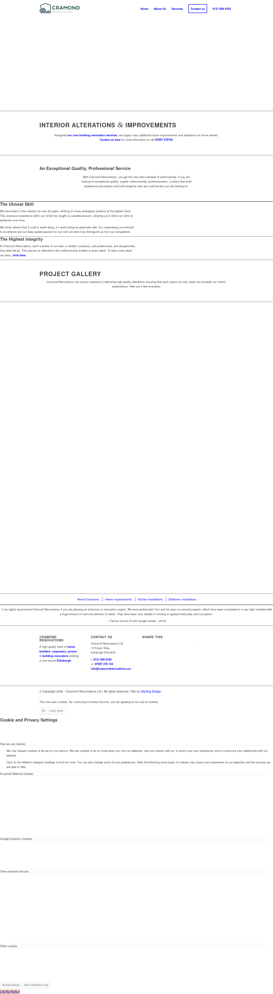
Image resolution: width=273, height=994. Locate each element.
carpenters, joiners (64, 651)
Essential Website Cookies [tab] (16, 774)
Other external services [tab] (14, 871)
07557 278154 (164, 140)
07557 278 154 (104, 664)
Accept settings (11, 985)
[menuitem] (144, 8)
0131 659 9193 (102, 659)
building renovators (55, 656)
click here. (19, 255)
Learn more (56, 710)
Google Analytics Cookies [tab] (16, 839)
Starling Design (151, 691)
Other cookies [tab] (8, 946)
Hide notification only (36, 985)
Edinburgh (64, 660)
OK (43, 710)
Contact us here (110, 140)
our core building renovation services (92, 135)
